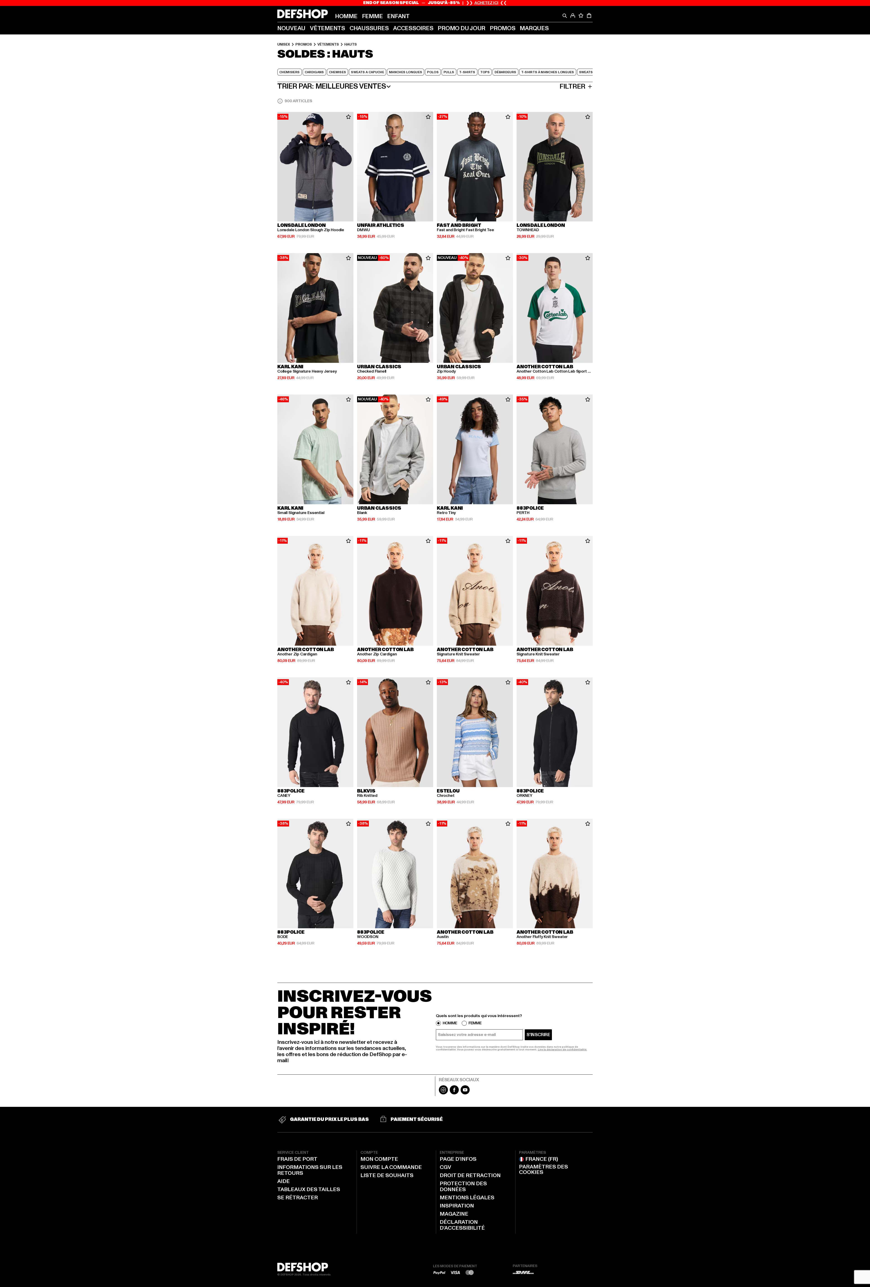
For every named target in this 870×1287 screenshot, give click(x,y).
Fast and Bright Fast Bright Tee (465, 230)
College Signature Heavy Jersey (307, 371)
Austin (443, 937)
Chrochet (445, 795)
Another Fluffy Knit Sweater (542, 937)
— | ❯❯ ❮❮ (435, 3)
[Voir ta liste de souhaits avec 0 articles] (581, 15)
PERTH (523, 513)
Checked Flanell (371, 371)
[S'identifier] (572, 15)
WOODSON (367, 937)
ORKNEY (524, 795)
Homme (450, 1023)
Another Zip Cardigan (297, 654)
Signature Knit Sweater (458, 654)
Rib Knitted (367, 795)
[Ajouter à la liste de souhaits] (348, 117)
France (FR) (541, 1159)
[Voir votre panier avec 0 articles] (589, 15)
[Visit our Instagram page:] (443, 1093)
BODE (282, 937)
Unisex (283, 44)
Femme (475, 1023)
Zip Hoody (446, 371)
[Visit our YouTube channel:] (465, 1093)
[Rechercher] (564, 15)
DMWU (363, 230)
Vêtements (328, 44)
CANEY (283, 795)
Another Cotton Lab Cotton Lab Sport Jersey (555, 371)
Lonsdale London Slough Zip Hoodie (310, 230)
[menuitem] (346, 16)
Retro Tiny (446, 513)
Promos (303, 44)
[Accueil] (302, 13)
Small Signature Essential (300, 513)
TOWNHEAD (528, 230)
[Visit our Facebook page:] (454, 1093)
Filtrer (572, 86)
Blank (362, 513)
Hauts (350, 44)
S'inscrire (538, 1035)
